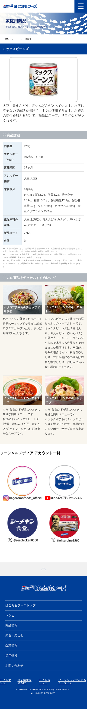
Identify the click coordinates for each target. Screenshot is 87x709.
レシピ (9, 615)
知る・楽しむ (14, 635)
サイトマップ (5, 681)
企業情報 (11, 645)
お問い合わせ (14, 665)
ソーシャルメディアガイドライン (72, 681)
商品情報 (11, 625)
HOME (6, 39)
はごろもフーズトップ (20, 605)
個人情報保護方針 (25, 681)
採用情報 (11, 655)
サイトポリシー (44, 681)
